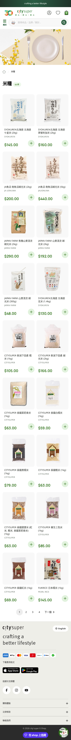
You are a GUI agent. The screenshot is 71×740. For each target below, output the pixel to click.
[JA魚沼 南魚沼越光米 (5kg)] (52, 168)
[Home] (4, 71)
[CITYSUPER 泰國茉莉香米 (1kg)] (19, 393)
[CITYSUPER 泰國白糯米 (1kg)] (52, 393)
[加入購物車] (31, 143)
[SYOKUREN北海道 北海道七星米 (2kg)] (19, 110)
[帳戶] (49, 12)
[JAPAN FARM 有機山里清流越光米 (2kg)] (19, 222)
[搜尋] (64, 22)
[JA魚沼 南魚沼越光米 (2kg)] (19, 168)
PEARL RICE (43, 591)
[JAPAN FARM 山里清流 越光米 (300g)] (19, 279)
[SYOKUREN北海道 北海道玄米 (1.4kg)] (52, 279)
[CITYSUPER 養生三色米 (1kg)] (52, 508)
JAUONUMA (43, 190)
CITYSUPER (9, 362)
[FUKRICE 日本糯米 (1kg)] (52, 569)
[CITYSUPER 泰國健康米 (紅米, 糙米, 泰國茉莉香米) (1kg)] (19, 508)
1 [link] (19, 612)
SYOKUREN (9, 136)
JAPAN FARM (10, 248)
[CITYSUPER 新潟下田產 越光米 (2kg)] (52, 336)
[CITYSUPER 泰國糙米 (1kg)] (52, 451)
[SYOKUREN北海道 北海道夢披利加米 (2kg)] (52, 110)
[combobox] (38, 22)
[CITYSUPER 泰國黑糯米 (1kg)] (19, 451)
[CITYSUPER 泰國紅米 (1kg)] (19, 569)
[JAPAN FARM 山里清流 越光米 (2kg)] (52, 222)
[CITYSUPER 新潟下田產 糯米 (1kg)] (19, 336)
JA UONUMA (10, 190)
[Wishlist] (58, 12)
